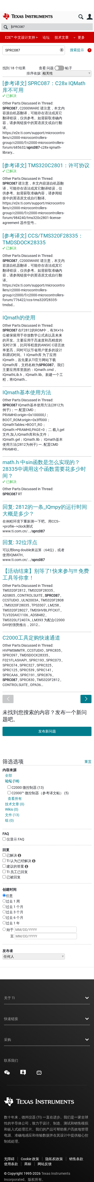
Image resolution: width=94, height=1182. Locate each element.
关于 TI (9, 998)
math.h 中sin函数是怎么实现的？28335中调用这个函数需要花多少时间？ (44, 469)
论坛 (46, 37)
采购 (7, 1040)
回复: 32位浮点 (20, 542)
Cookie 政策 (30, 1159)
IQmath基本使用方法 (27, 392)
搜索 (80, 17)
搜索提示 (77, 50)
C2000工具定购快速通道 (31, 638)
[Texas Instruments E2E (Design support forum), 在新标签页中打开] (23, 1074)
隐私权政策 (54, 1159)
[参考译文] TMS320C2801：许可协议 (46, 165)
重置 (87, 762)
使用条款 (11, 1164)
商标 (27, 1164)
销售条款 (76, 1159)
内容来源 (10, 770)
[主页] (28, 16)
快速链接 (11, 1019)
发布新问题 (47, 731)
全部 (8, 775)
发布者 (8, 951)
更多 (81, 37)
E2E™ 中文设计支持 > (21, 37)
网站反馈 (45, 1164)
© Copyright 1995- (22, 1173)
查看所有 (15, 799)
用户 (89, 17)
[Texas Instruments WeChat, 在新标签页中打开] (7, 1074)
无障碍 (9, 1159)
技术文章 (62, 37)
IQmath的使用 (19, 318)
